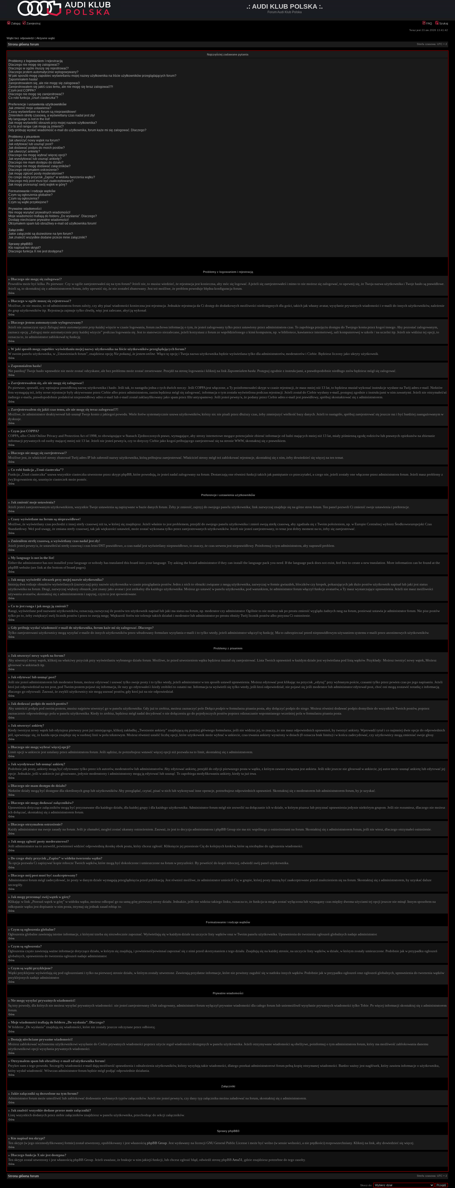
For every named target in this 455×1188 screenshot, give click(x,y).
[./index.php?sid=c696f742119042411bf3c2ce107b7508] (63, 15)
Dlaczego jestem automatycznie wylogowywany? (43, 72)
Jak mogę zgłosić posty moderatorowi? (36, 173)
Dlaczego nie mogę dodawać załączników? (39, 166)
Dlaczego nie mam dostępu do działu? (35, 162)
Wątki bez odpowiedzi (20, 38)
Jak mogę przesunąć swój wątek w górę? (37, 184)
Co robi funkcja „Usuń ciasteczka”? (33, 98)
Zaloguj (15, 23)
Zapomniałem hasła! (23, 79)
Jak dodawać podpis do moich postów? (36, 148)
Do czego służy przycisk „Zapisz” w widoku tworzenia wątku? (51, 177)
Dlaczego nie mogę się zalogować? (34, 65)
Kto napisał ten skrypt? (24, 247)
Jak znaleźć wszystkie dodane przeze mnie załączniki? (47, 237)
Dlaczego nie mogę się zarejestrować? (36, 94)
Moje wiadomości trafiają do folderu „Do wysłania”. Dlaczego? (52, 216)
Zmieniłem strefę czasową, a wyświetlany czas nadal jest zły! (51, 115)
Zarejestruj (33, 23)
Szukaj (443, 23)
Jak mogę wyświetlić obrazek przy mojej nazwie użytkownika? (52, 123)
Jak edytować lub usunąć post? (30, 144)
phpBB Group (157, 1143)
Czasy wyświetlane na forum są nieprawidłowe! (42, 112)
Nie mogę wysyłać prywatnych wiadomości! (39, 212)
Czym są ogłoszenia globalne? (30, 195)
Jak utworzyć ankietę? (24, 151)
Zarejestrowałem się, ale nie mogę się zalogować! (44, 83)
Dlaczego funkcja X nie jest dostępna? (35, 251)
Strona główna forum (23, 44)
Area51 (237, 1160)
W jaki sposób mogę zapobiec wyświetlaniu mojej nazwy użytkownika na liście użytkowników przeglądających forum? (92, 76)
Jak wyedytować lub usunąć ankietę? (35, 159)
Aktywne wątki (45, 38)
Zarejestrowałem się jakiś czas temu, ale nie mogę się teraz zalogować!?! (60, 87)
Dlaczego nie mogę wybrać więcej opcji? (37, 155)
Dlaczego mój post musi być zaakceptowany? (40, 181)
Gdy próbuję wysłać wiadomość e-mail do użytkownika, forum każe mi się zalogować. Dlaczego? (77, 130)
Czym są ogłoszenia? (23, 198)
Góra (11, 293)
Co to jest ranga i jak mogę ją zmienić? (36, 126)
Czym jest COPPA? (22, 90)
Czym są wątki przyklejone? (28, 202)
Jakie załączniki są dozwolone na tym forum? (40, 234)
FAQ (429, 23)
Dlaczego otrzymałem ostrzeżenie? (33, 170)
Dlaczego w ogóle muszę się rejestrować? (38, 68)
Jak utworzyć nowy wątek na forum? (34, 140)
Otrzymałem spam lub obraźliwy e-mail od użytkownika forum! (52, 223)
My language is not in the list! (29, 119)
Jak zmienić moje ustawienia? (29, 108)
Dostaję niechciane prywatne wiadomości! (38, 220)
